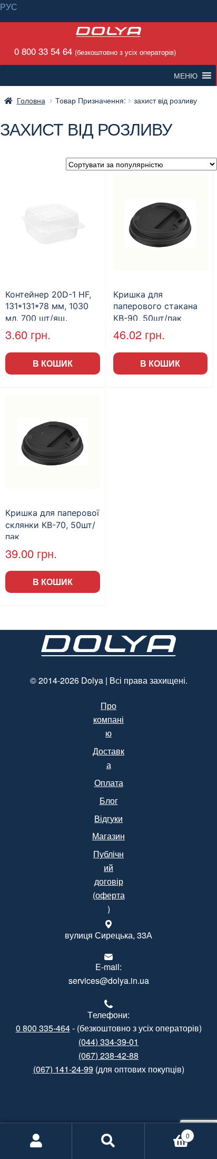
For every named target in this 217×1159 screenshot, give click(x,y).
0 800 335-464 (43, 1028)
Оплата (108, 783)
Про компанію (108, 719)
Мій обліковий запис (36, 1141)
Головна (31, 100)
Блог (109, 800)
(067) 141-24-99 (63, 1069)
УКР (29, 7)
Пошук (108, 1141)
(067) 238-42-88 (108, 1055)
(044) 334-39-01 (108, 1042)
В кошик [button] (53, 363)
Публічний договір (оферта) (109, 881)
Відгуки (108, 818)
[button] (186, 75)
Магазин (108, 836)
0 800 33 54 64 (94, 51)
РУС (8, 7)
